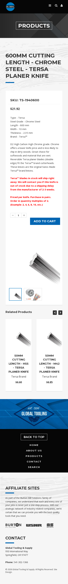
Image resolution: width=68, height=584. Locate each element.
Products (34, 456)
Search (34, 467)
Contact (34, 461)
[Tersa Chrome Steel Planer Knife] (34, 260)
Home (34, 445)
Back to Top (34, 437)
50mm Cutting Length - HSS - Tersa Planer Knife (19, 363)
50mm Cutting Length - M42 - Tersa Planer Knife (49, 363)
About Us (34, 450)
